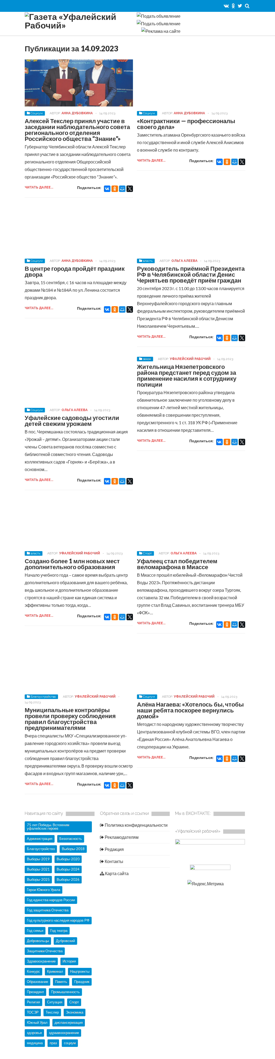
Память (61, 981)
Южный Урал (37, 1022)
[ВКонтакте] (107, 189)
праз (53, 1043)
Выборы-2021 (38, 869)
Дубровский (65, 941)
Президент (35, 992)
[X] (129, 189)
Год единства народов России (51, 900)
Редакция (114, 849)
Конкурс (33, 971)
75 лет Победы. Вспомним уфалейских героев (48, 826)
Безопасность (70, 838)
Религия (33, 1002)
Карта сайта (116, 873)
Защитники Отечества (45, 951)
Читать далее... (39, 187)
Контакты (113, 861)
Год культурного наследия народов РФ (58, 920)
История (69, 961)
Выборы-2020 (68, 859)
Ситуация (54, 1002)
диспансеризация (69, 1022)
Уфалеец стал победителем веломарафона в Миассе (177, 563)
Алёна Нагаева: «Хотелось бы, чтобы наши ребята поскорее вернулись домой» (190, 710)
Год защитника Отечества (47, 910)
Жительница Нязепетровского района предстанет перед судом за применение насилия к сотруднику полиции (186, 375)
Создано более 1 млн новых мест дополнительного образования (72, 563)
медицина (35, 1043)
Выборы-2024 (68, 869)
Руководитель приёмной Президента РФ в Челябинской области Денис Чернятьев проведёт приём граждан (191, 274)
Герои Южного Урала (43, 889)
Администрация (39, 838)
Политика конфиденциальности (136, 825)
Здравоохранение (41, 961)
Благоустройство (43, 696)
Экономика (74, 1012)
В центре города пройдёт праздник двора (75, 271)
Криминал (55, 971)
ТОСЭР (33, 1012)
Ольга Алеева (184, 261)
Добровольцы (38, 941)
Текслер (52, 1012)
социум (70, 1043)
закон (147, 359)
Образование (37, 981)
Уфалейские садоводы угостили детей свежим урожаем (72, 420)
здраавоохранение (64, 1033)
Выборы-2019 (38, 859)
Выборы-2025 (38, 879)
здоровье (34, 1033)
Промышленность (65, 992)
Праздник (81, 981)
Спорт (147, 553)
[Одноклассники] (114, 189)
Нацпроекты (79, 971)
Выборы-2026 (68, 879)
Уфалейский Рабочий (190, 359)
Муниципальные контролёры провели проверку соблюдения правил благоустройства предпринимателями (70, 718)
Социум (37, 113)
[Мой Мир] (122, 189)
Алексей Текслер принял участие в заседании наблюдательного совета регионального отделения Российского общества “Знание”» (77, 129)
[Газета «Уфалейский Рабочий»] (78, 25)
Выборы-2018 (73, 849)
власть (148, 261)
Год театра (58, 930)
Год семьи (35, 930)
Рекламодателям (121, 837)
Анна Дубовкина (77, 113)
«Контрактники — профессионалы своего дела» (186, 123)
